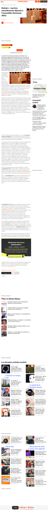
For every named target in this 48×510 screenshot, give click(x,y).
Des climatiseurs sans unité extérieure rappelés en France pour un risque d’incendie (16, 480)
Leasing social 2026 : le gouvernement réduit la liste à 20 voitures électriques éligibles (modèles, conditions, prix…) (41, 440)
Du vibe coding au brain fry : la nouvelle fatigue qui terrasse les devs (39, 118)
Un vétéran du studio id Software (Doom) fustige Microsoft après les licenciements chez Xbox (16, 470)
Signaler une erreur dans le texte (8, 270)
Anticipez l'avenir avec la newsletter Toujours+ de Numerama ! (18, 302)
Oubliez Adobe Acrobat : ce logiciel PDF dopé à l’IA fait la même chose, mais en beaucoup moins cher (16, 401)
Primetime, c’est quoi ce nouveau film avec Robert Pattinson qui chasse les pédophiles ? (40, 411)
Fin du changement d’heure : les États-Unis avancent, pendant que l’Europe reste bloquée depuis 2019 (16, 451)
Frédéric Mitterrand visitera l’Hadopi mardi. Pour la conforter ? (18, 308)
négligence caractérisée (7, 208)
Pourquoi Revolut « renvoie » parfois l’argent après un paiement (39, 123)
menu (2, 1)
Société (45, 4)
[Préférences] (39, 1)
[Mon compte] (36, 1)
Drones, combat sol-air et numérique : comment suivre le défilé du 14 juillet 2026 (16, 461)
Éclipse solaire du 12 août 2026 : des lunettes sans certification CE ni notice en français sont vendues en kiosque (16, 440)
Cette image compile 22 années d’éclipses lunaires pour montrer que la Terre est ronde (16, 369)
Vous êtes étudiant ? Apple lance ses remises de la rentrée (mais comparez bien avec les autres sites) (40, 369)
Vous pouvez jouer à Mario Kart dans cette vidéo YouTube (40, 453)
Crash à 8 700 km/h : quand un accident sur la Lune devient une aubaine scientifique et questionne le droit (39, 113)
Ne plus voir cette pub (6, 40)
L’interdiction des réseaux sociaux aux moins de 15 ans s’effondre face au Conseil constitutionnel (16, 412)
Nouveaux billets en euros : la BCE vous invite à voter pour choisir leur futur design (39, 128)
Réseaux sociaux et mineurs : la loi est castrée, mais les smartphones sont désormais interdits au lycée (16, 392)
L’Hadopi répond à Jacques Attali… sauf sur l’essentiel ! (19, 326)
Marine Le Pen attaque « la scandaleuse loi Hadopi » (19, 314)
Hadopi (3, 275)
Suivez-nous (19, 50)
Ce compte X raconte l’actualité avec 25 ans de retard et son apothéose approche (16, 382)
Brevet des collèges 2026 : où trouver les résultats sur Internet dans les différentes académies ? (40, 472)
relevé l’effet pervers (25, 173)
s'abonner (44, 1)
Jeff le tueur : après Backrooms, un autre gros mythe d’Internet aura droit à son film (40, 378)
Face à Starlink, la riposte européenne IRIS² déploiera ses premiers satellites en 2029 (40, 401)
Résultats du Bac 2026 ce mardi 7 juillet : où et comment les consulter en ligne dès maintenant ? (40, 463)
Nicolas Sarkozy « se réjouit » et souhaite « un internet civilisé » (19, 320)
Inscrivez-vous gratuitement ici (8, 266)
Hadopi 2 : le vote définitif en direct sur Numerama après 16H (18, 332)
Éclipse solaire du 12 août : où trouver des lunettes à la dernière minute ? (41, 107)
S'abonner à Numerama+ (15, 256)
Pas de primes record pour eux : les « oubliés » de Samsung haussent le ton (41, 482)
